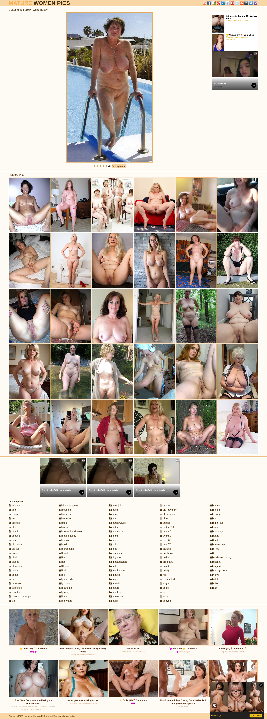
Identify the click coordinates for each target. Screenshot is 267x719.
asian (14, 514)
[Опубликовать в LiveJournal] (228, 3)
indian (115, 527)
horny (115, 514)
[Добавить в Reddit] (237, 3)
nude (115, 601)
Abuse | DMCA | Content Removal (25, 716)
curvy (64, 527)
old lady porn (169, 509)
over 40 (166, 531)
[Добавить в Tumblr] (246, 3)
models (116, 574)
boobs (15, 570)
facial (64, 553)
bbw (13, 527)
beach (15, 531)
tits (214, 553)
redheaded (168, 579)
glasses (66, 583)
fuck (64, 570)
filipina (65, 566)
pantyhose (168, 553)
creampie (66, 514)
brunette (16, 583)
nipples (116, 592)
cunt (64, 522)
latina (115, 544)
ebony (65, 540)
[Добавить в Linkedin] (223, 3)
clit (13, 601)
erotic (64, 544)
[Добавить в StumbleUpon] (242, 3)
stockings (218, 531)
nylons (166, 505)
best (13, 540)
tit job (216, 548)
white (216, 579)
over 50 (166, 535)
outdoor (166, 522)
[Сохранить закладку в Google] (214, 3)
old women (168, 514)
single (216, 509)
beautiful (16, 535)
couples (66, 509)
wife (215, 583)
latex (115, 540)
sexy (165, 596)
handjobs (117, 505)
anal (14, 509)
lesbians (117, 553)
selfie (165, 587)
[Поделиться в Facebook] (209, 3)
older (165, 518)
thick (215, 540)
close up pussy (69, 505)
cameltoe (16, 587)
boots (14, 574)
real (164, 574)
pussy (165, 570)
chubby (15, 592)
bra (13, 579)
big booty (16, 544)
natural (116, 587)
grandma (66, 587)
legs (114, 548)
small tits (218, 522)
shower (217, 505)
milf (114, 566)
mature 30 (168, 527)
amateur (16, 505)
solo (215, 527)
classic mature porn (22, 596)
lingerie (116, 557)
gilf (63, 574)
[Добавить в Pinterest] (232, 3)
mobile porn (118, 570)
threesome (219, 544)
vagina (217, 566)
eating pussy (68, 535)
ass (13, 518)
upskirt (216, 561)
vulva (216, 574)
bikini (14, 553)
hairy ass (66, 601)
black (14, 557)
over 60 (166, 540)
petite (165, 557)
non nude (117, 596)
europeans (67, 548)
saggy (166, 583)
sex (164, 592)
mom (115, 579)
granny (65, 592)
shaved (166, 601)
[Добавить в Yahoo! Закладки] (255, 3)
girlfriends (67, 579)
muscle (116, 583)
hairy (64, 596)
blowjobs (16, 566)
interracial (117, 531)
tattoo (216, 535)
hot (114, 518)
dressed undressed (72, 531)
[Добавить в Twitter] (251, 3)
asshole (15, 522)
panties (166, 548)
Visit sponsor (118, 166)
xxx (215, 587)
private (166, 566)
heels (115, 509)
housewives (119, 522)
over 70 (166, 544)
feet (63, 561)
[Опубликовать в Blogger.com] (204, 3)
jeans (115, 535)
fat (63, 557)
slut (215, 518)
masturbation (119, 561)
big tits (15, 548)
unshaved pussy (222, 557)
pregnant (167, 561)
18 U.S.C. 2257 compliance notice (59, 716)
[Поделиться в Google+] (218, 3)
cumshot (66, 518)
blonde (15, 561)
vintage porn (220, 570)
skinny (216, 514)
